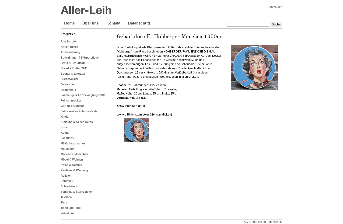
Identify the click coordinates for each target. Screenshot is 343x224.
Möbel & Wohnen (72, 159)
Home (69, 23)
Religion (66, 175)
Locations (67, 138)
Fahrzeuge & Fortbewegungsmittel (83, 95)
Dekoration (68, 84)
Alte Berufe (68, 41)
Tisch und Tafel (70, 208)
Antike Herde (69, 47)
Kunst (65, 127)
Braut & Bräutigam (73, 63)
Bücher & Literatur (73, 73)
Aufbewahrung (70, 52)
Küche (65, 132)
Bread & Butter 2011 (74, 68)
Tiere (64, 202)
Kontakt (113, 23)
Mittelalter (67, 148)
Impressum (259, 222)
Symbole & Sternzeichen (77, 191)
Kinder (65, 116)
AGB (247, 222)
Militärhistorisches (73, 143)
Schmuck (67, 181)
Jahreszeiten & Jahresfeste (79, 111)
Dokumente (68, 89)
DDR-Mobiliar (69, 79)
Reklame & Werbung (74, 170)
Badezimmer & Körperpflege (80, 57)
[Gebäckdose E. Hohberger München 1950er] (136, 141)
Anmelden (275, 7)
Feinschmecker (71, 100)
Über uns (90, 23)
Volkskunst (68, 213)
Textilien (66, 197)
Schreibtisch (69, 186)
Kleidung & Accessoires (77, 122)
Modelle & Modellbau (74, 154)
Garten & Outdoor (72, 106)
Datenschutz (139, 23)
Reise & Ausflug (71, 165)
